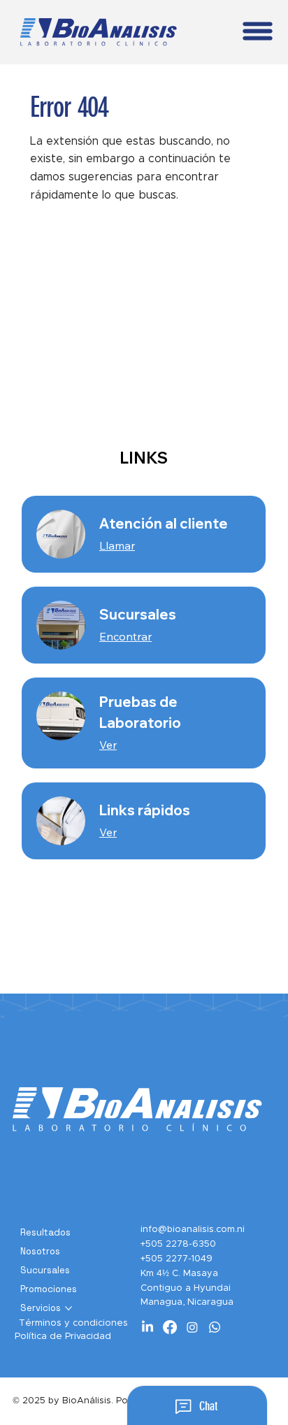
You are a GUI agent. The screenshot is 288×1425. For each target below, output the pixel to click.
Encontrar (125, 636)
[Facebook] (170, 1327)
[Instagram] (192, 1327)
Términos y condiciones (73, 1323)
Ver (108, 745)
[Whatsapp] (215, 1327)
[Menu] (258, 31)
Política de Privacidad (63, 1336)
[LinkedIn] (147, 1327)
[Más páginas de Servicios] (68, 1308)
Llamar (117, 545)
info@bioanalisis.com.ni (193, 1229)
